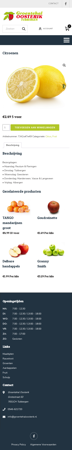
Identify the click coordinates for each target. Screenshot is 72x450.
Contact (54, 3)
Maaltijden (8, 354)
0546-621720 (15, 409)
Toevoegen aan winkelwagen (35, 127)
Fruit (54, 136)
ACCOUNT (48, 28)
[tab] (13, 145)
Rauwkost (8, 358)
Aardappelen (10, 368)
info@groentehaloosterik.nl (22, 416)
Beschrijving (12, 145)
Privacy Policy (18, 444)
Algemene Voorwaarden (43, 444)
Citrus (48, 136)
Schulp (6, 377)
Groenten (8, 363)
